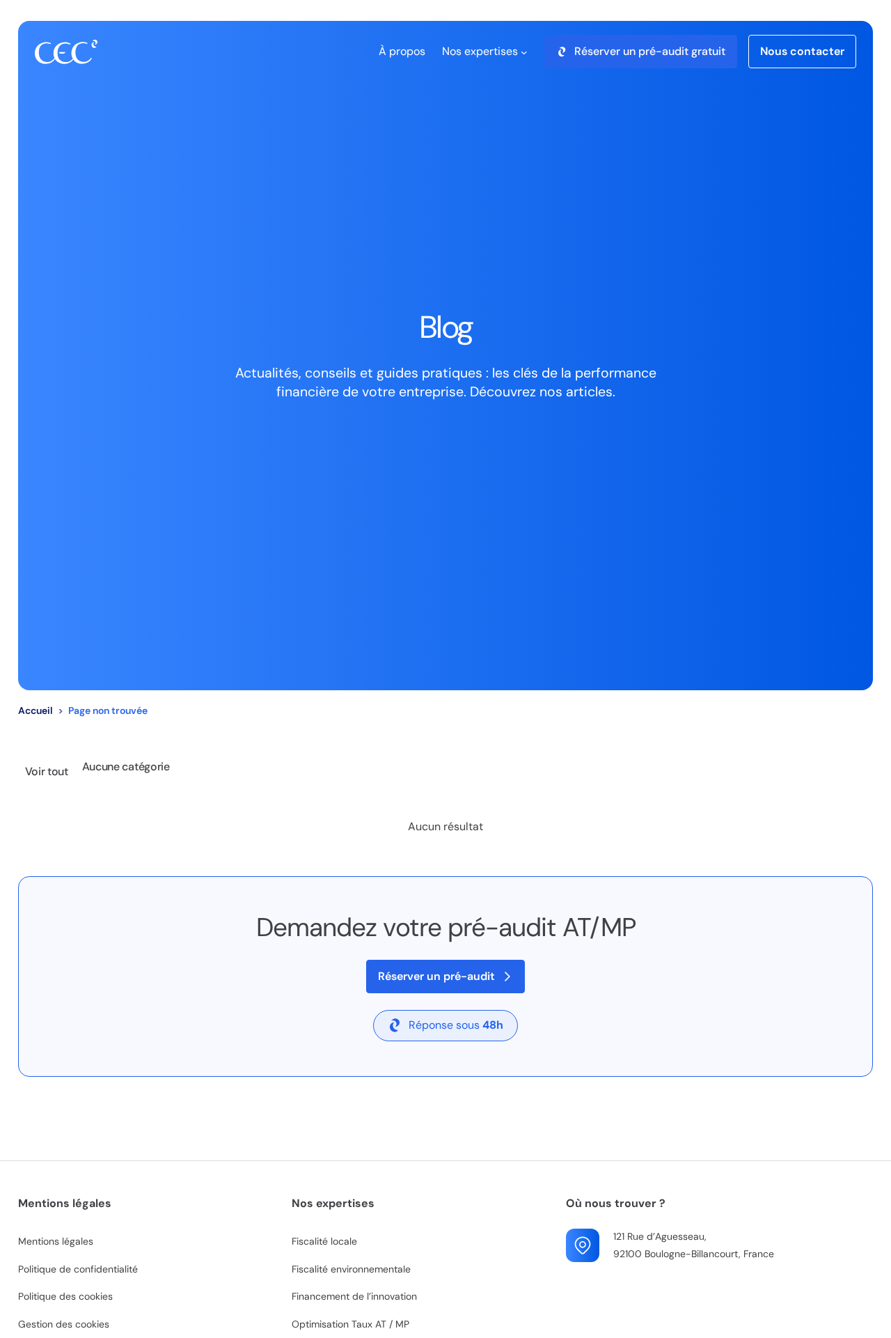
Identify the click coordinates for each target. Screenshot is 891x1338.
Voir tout (46, 771)
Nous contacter (802, 51)
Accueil (35, 710)
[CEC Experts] (66, 52)
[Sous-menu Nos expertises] (524, 51)
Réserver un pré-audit (436, 976)
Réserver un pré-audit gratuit (649, 51)
